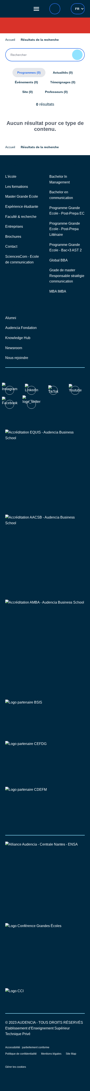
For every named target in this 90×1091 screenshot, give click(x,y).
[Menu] (36, 9)
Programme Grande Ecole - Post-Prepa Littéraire (64, 229)
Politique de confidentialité (21, 1053)
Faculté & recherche (20, 217)
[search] (54, 8)
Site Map (71, 1053)
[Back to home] (17, 9)
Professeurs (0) (56, 92)
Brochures (13, 236)
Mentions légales (51, 1053)
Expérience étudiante (21, 206)
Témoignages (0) (62, 82)
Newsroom (13, 348)
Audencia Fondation (21, 328)
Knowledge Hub (17, 338)
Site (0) (27, 92)
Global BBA (58, 260)
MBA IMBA (57, 291)
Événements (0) (26, 82)
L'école (10, 176)
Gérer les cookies (15, 1066)
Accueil (10, 39)
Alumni (10, 318)
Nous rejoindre (16, 358)
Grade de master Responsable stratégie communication (66, 275)
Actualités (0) (63, 72)
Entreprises (14, 226)
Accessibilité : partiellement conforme (27, 1047)
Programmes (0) (29, 72)
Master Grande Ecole (21, 196)
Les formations (16, 186)
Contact (11, 246)
